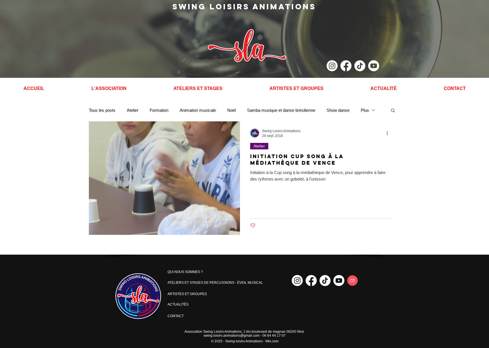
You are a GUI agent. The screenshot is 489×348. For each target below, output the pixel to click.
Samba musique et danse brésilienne (281, 110)
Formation (159, 110)
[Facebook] (345, 65)
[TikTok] (359, 65)
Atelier (132, 110)
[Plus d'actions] (389, 133)
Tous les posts (102, 110)
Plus (365, 110)
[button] (393, 111)
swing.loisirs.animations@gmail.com (231, 336)
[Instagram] (332, 65)
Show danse (338, 110)
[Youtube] (373, 65)
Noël (231, 110)
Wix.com (271, 341)
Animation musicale (198, 110)
